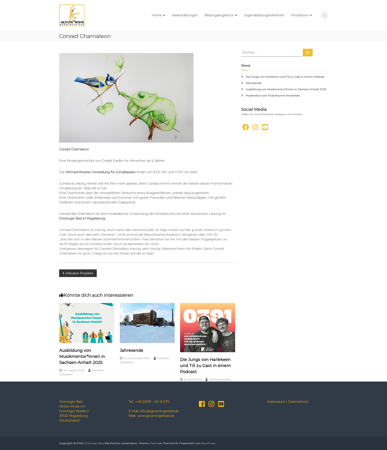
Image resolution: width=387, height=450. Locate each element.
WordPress (208, 443)
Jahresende (131, 350)
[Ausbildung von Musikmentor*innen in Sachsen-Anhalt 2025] (86, 323)
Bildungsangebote (219, 15)
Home (157, 15)
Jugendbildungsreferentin (264, 15)
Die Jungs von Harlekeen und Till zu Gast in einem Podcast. (205, 365)
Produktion (300, 15)
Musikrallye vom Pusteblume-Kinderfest (273, 95)
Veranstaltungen (185, 15)
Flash (153, 443)
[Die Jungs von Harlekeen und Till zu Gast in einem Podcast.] (207, 327)
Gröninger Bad (94, 443)
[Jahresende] (147, 323)
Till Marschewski (219, 379)
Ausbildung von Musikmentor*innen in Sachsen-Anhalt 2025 (82, 356)
